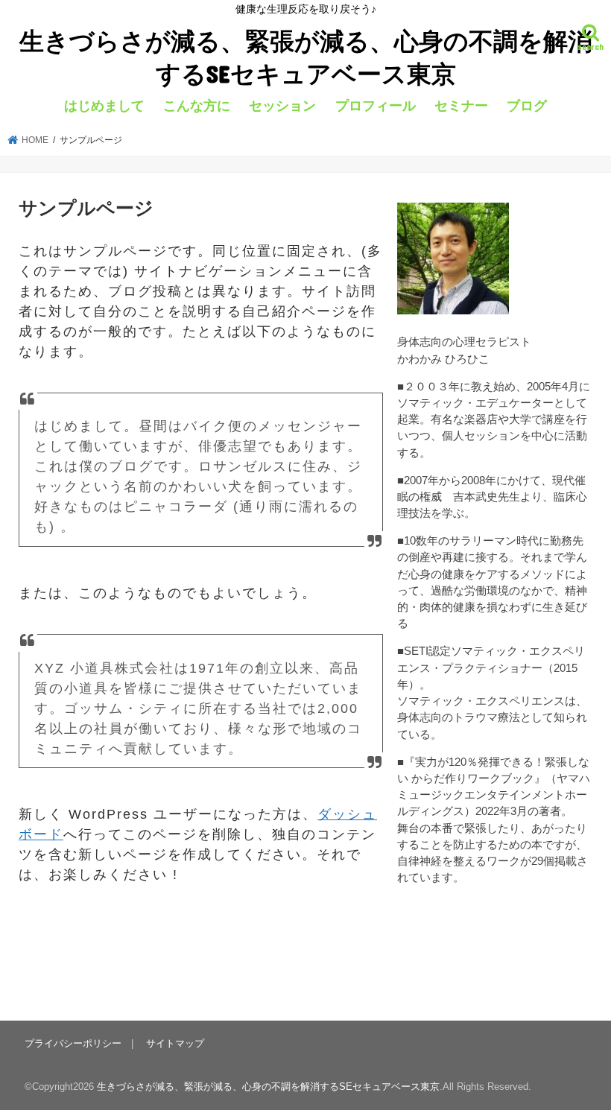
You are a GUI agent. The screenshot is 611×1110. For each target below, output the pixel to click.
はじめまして (104, 105)
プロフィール (375, 105)
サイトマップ (175, 1043)
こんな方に (196, 105)
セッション (282, 105)
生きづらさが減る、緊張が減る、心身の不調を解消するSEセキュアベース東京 (305, 57)
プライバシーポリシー (73, 1043)
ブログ (527, 105)
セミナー (461, 105)
